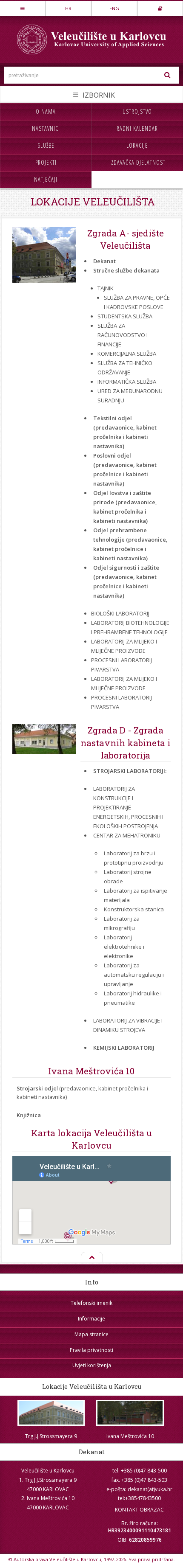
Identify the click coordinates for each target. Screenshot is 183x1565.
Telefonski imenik (91, 1303)
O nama (46, 111)
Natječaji (45, 179)
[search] (167, 75)
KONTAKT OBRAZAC (139, 1509)
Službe (45, 145)
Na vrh (91, 1257)
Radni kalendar (137, 128)
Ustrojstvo (137, 111)
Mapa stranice (91, 1334)
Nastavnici (46, 128)
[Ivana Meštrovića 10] (130, 1413)
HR (68, 8)
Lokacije (137, 145)
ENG (114, 8)
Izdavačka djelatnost (137, 162)
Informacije (91, 1318)
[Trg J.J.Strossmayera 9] (51, 1413)
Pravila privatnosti (91, 1350)
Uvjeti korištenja (91, 1365)
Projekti (46, 162)
